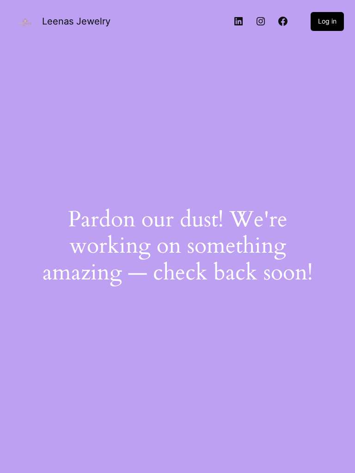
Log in (327, 21)
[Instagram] (260, 21)
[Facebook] (282, 21)
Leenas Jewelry (76, 21)
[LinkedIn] (238, 21)
